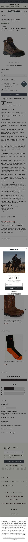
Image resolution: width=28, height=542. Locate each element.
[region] (14, 529)
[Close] (26, 519)
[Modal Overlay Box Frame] (14, 271)
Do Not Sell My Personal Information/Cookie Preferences (14, 538)
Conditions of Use (14, 534)
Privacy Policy (22, 534)
